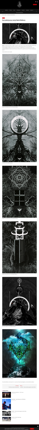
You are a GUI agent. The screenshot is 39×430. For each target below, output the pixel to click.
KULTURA (23, 10)
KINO (14, 10)
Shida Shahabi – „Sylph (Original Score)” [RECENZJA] (18, 399)
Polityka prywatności (19, 12)
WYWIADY (31, 10)
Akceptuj (32, 428)
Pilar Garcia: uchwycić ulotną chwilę (16, 417)
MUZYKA (6, 10)
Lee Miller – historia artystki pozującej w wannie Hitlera (18, 411)
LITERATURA (18, 10)
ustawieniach (26, 429)
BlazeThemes (26, 427)
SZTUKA (10, 10)
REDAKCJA (27, 10)
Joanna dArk (4, 21)
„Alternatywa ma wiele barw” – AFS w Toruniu (17, 392)
